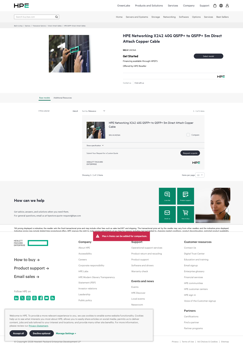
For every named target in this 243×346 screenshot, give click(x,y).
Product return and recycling (146, 253)
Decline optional (41, 333)
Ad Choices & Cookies (207, 341)
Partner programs (193, 328)
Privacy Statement (38, 325)
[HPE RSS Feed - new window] (52, 298)
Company (189, 5)
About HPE (84, 247)
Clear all (75, 111)
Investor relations (87, 288)
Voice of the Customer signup (200, 300)
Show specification (94, 145)
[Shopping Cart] (215, 5)
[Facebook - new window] (40, 298)
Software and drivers (142, 265)
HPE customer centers (196, 289)
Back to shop (18, 25)
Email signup (191, 265)
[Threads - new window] (34, 298)
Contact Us (190, 247)
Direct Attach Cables (55, 25)
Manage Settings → (66, 333)
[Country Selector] (221, 5)
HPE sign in (190, 295)
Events (135, 287)
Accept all (18, 333)
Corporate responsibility (91, 265)
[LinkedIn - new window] (16, 298)
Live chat (167, 200)
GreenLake (123, 5)
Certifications (191, 316)
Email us (167, 218)
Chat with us (139, 82)
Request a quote (190, 153)
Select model (208, 56)
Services (173, 5)
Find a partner (191, 322)
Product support (185, 200)
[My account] (227, 5)
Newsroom (137, 304)
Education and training (196, 259)
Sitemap (225, 341)
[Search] (56, 17)
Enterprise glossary (194, 271)
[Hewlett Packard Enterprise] (21, 5)
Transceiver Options (39, 25)
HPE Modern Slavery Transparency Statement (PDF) (96, 280)
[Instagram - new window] (28, 298)
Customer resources (198, 242)
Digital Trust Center (194, 253)
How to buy (185, 218)
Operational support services (146, 247)
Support (204, 5)
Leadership (84, 294)
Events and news (142, 281)
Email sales (24, 276)
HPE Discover (138, 292)
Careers (82, 259)
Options (27, 25)
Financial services (193, 277)
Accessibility (85, 253)
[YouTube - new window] (46, 298)
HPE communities (193, 283)
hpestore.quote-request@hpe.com (64, 215)
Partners (190, 310)
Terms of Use (188, 341)
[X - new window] (22, 298)
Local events (138, 298)
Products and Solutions (149, 5)
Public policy (85, 300)
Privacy (175, 341)
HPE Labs (83, 271)
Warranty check (139, 271)
